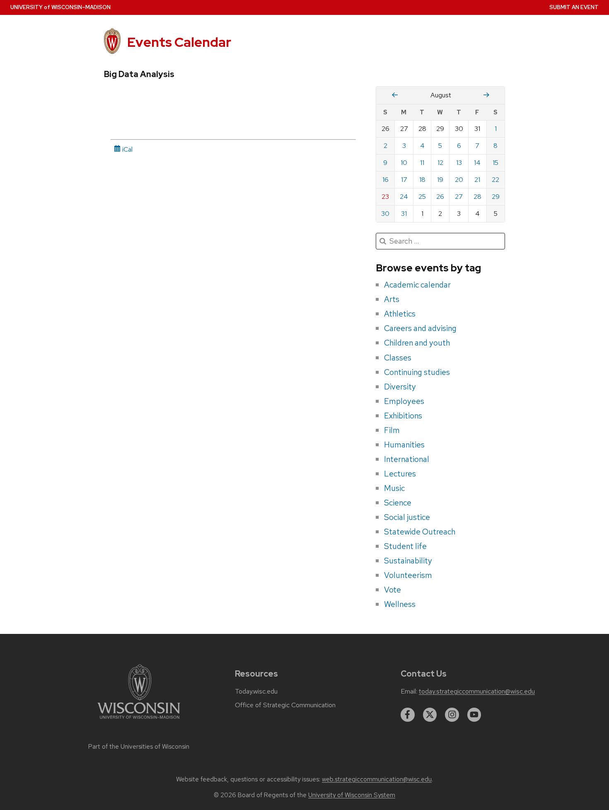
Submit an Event (574, 7)
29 (496, 196)
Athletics (400, 313)
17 (404, 179)
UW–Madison (60, 7)
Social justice (407, 517)
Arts (391, 299)
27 (459, 196)
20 (459, 179)
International (406, 459)
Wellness (400, 604)
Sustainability (408, 560)
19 (440, 179)
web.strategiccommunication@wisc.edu (377, 779)
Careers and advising (420, 328)
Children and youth (417, 342)
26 (440, 196)
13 (459, 162)
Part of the (138, 746)
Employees (404, 401)
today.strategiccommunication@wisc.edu (477, 691)
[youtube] (474, 715)
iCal (127, 149)
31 (404, 213)
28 (477, 196)
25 (422, 196)
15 (495, 162)
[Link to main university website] (138, 720)
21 (477, 179)
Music (394, 488)
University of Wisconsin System (351, 795)
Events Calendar (179, 42)
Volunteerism (408, 575)
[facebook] (408, 715)
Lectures (400, 473)
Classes (397, 357)
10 (404, 162)
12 (440, 162)
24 (404, 196)
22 (495, 179)
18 (422, 179)
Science (397, 502)
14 (477, 162)
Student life (405, 546)
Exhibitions (403, 415)
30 (385, 213)
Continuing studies (417, 372)
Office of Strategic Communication (285, 705)
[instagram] (452, 715)
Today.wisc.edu (256, 691)
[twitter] (430, 715)
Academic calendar (417, 284)
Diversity (400, 386)
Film (392, 430)
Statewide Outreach (419, 531)
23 (385, 196)
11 (422, 162)
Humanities (404, 444)
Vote (392, 589)
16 (385, 179)
